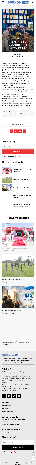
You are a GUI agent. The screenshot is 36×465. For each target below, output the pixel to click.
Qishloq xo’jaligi (26, 360)
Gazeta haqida (7, 405)
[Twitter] (16, 131)
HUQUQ (19, 358)
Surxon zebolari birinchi (7, 114)
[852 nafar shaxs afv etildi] (7, 187)
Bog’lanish (5, 408)
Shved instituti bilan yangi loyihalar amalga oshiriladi (21, 205)
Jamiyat (5, 358)
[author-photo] (3, 251)
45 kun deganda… (25, 114)
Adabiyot (18, 38)
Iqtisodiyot (12, 358)
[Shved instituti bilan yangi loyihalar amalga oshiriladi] (7, 205)
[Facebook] (11, 131)
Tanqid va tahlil (15, 360)
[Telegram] (24, 131)
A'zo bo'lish (17, 156)
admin (19, 54)
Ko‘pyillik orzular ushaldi (20, 179)
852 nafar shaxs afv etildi (21, 188)
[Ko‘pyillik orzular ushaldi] (7, 179)
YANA (14, 362)
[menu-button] (3, 2)
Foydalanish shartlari (20, 452)
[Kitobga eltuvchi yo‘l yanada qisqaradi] (7, 196)
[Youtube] (19, 396)
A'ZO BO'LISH (17, 151)
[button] (33, 2)
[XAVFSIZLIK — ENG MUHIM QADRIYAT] (7, 170)
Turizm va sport (27, 358)
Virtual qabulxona (8, 411)
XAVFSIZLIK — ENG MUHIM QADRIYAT (15, 248)
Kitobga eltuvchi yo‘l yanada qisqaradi (16, 342)
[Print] (20, 131)
